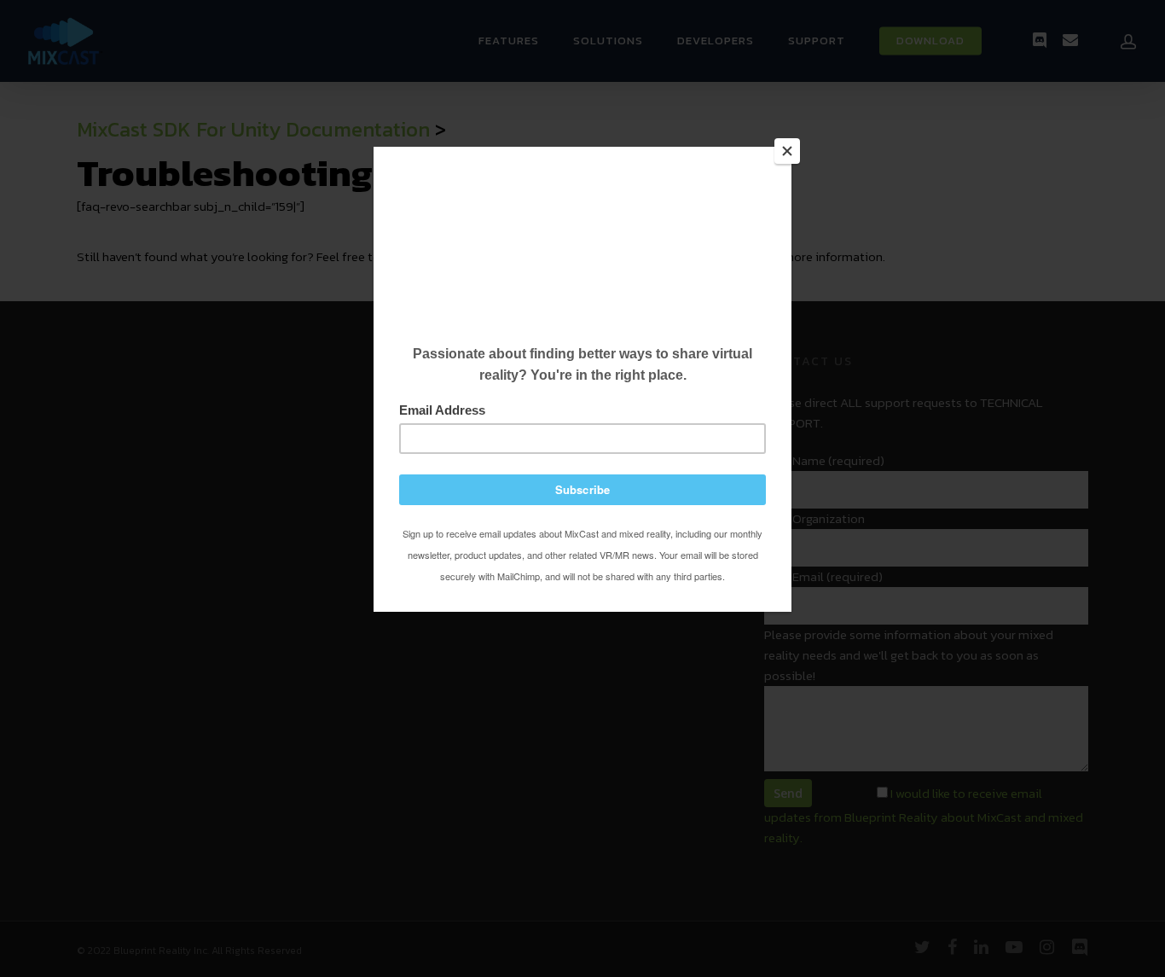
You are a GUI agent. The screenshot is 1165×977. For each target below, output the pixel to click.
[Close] (787, 151)
